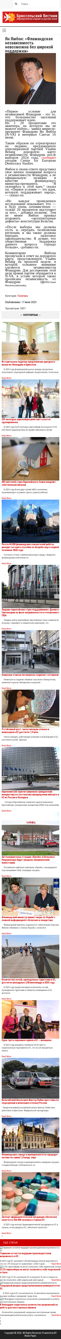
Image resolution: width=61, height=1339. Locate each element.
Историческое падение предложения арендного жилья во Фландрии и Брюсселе (28, 363)
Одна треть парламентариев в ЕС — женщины (27, 1040)
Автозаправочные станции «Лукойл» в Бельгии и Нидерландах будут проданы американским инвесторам (28, 860)
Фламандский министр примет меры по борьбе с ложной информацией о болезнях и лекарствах (28, 919)
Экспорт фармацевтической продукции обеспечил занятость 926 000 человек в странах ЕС (29, 1218)
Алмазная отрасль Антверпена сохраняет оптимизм (30, 674)
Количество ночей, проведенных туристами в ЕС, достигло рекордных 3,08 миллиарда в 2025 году (29, 981)
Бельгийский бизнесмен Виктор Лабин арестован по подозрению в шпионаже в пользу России (30, 1101)
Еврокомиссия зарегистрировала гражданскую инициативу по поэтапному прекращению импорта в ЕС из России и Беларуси (30, 794)
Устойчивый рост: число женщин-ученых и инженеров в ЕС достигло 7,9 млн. (25, 731)
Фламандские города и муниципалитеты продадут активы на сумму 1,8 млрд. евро (30, 1156)
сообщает (49, 158)
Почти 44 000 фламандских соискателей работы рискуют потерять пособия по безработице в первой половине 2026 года (30, 547)
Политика (22, 295)
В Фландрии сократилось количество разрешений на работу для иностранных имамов (29, 1306)
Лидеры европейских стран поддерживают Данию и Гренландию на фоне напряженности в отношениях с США (30, 612)
